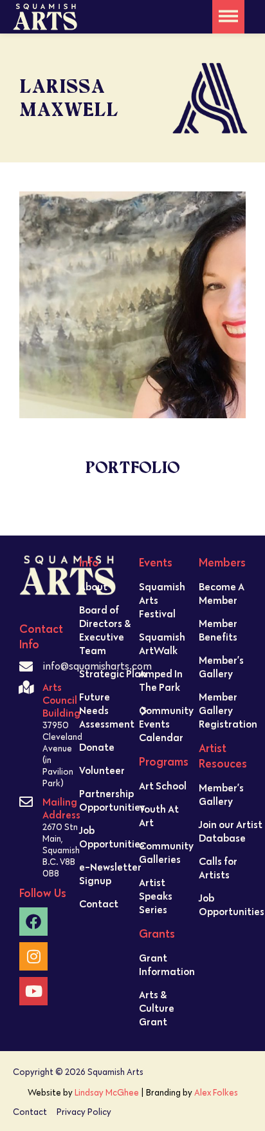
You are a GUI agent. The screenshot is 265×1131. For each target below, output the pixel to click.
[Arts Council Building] (26, 687)
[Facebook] (33, 921)
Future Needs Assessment (106, 710)
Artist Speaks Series (155, 896)
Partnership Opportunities (112, 800)
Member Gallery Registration (228, 710)
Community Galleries (166, 852)
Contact (98, 903)
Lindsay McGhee (107, 1092)
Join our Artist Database (230, 831)
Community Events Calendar (166, 724)
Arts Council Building (61, 700)
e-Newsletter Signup (110, 873)
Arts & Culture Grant (156, 1008)
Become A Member (221, 593)
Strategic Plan (113, 673)
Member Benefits (218, 630)
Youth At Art (159, 815)
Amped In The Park (161, 680)
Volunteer (102, 770)
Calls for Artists (218, 868)
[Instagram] (33, 956)
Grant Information (167, 964)
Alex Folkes (216, 1092)
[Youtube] (33, 991)
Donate (96, 746)
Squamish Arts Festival (162, 600)
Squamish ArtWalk (162, 643)
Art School (163, 785)
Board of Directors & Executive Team (105, 630)
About (93, 586)
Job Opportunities (112, 837)
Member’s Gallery (221, 666)
